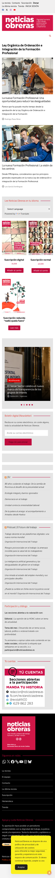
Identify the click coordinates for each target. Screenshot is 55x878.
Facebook (3, 10)
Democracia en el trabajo (16, 499)
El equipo (6, 777)
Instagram (11, 10)
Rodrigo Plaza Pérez (13, 119)
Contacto (16, 3)
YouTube (14, 10)
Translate (25, 213)
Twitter (7, 10)
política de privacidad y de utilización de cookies (27, 846)
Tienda (21, 6)
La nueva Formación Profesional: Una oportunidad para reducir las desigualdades (26, 99)
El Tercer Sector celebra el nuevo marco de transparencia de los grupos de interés (25, 389)
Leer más (14, 328)
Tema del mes (11, 628)
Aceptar (21, 867)
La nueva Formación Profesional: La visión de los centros (27, 167)
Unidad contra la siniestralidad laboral (22, 505)
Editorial (8, 618)
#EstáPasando (14, 380)
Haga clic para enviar (18, 442)
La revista (6, 3)
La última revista (9, 6)
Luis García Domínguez (14, 186)
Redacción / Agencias (18, 396)
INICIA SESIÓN (32, 6)
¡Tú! (8, 477)
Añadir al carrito (14, 270)
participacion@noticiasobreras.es (20, 650)
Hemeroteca (7, 801)
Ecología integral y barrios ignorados (21, 493)
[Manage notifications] (49, 873)
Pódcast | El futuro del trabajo (22, 527)
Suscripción (26, 3)
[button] (21, 404)
